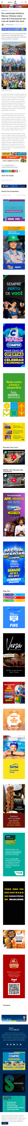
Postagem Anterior (6, 195)
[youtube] (14, 1044)
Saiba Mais (19, 1121)
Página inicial (4, 10)
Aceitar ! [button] (5, 1123)
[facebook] (7, 1044)
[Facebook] (2, 171)
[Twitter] (6, 171)
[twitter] (10, 1044)
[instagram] (17, 1044)
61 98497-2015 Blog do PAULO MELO (10, 167)
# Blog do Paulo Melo (14, 10)
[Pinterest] (13, 171)
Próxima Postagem (21, 195)
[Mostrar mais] (19, 171)
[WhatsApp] (9, 171)
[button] (2, 2)
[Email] (16, 171)
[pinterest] (20, 1044)
